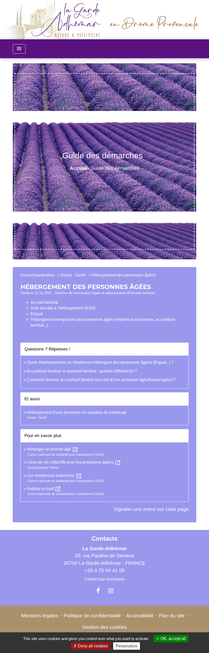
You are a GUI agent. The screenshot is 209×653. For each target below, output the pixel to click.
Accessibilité (139, 615)
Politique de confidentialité (92, 615)
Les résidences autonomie (54, 475)
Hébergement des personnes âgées (123, 275)
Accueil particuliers (38, 275)
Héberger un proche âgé (52, 449)
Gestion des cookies (104, 627)
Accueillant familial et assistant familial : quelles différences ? (82, 371)
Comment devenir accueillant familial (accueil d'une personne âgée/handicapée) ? (101, 380)
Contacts (104, 538)
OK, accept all (173, 638)
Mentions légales (39, 615)
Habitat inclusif (44, 489)
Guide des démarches (114, 168)
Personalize (126, 646)
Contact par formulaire (105, 579)
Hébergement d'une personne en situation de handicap (76, 412)
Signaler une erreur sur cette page (151, 509)
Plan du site (172, 615)
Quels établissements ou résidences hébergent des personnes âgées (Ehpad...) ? (100, 362)
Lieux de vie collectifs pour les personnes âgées (74, 462)
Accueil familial (44, 302)
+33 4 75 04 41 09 (105, 570)
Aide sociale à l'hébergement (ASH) (63, 308)
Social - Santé (73, 275)
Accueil (78, 168)
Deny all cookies (92, 646)
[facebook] (98, 590)
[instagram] (111, 590)
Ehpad (37, 314)
